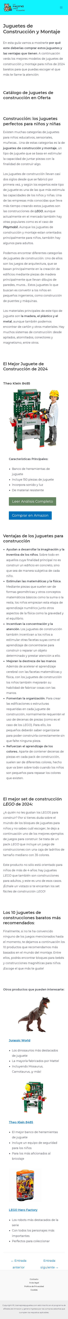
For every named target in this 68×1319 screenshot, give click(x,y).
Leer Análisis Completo (32, 501)
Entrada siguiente (49, 1262)
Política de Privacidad (34, 1286)
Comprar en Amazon (30, 515)
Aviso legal (34, 1282)
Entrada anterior (18, 1262)
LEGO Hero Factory (23, 1210)
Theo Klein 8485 (21, 1122)
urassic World (20, 1040)
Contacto (34, 1279)
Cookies (34, 1290)
